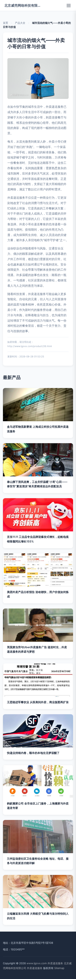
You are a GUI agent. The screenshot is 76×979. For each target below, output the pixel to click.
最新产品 (12, 377)
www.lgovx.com (37, 963)
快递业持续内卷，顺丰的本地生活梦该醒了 (33, 753)
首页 (5, 22)
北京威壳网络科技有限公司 (22, 5)
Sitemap (59, 968)
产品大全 (20, 22)
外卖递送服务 (55, 963)
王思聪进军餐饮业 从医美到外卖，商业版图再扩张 (38, 702)
